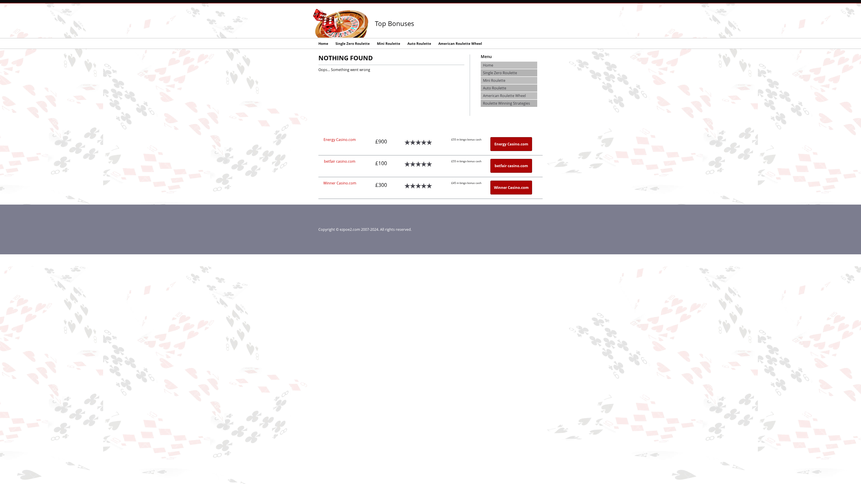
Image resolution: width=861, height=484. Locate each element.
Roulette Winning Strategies (506, 103)
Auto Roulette (419, 43)
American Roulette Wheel (460, 43)
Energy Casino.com (340, 139)
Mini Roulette (388, 43)
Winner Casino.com (339, 183)
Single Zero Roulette (352, 43)
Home (323, 43)
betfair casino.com (339, 161)
